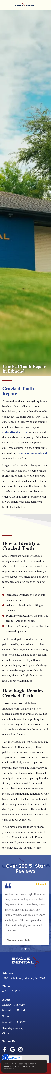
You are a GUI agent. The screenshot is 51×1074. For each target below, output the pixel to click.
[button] (42, 1064)
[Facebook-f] (4, 1049)
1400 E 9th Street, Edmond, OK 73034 (24, 978)
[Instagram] (20, 1049)
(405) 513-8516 (11, 991)
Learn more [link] (9, 1069)
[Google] (12, 1049)
